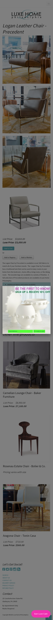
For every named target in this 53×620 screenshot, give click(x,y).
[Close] (50, 286)
